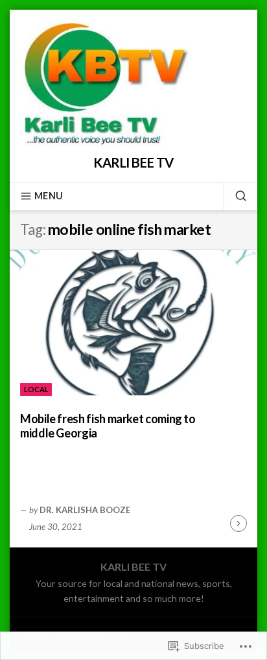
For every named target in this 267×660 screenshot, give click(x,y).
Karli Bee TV (133, 162)
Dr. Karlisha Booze (85, 510)
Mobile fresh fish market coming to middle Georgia (108, 426)
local (36, 389)
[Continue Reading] (238, 523)
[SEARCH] (235, 196)
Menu (48, 195)
